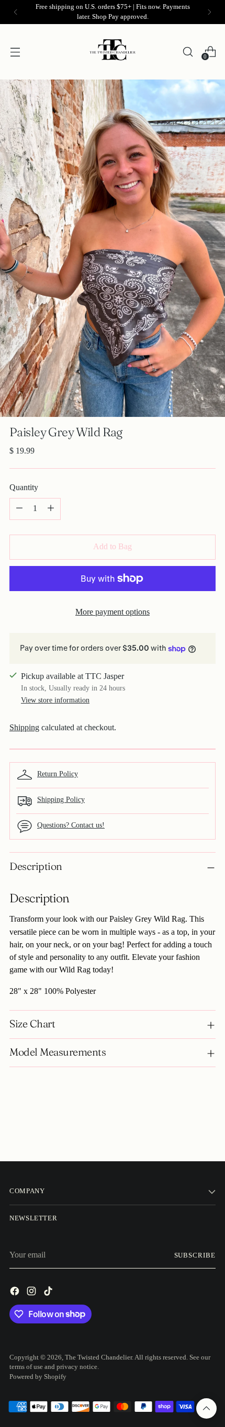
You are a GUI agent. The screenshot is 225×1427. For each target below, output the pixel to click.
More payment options (112, 612)
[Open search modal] (187, 51)
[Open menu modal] (15, 51)
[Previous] (15, 12)
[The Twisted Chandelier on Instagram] (32, 1293)
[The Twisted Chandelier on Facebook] (15, 1293)
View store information (55, 700)
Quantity (23, 487)
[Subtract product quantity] (19, 509)
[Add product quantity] (50, 509)
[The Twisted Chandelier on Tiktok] (49, 1293)
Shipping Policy (61, 799)
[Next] (209, 12)
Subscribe (195, 1255)
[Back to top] (206, 1408)
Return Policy (57, 773)
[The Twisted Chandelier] (112, 51)
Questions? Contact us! (71, 825)
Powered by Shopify (37, 1376)
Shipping (24, 727)
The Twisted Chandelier (98, 1357)
